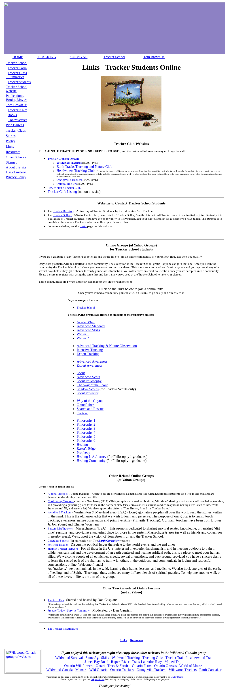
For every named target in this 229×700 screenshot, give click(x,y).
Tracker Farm (17, 68)
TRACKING (46, 57)
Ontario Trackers (67, 183)
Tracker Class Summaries (16, 75)
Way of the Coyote (90, 401)
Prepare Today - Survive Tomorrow (68, 610)
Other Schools (16, 157)
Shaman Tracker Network (63, 548)
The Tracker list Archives (63, 628)
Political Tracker (58, 544)
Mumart (81, 670)
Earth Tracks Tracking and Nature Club (84, 166)
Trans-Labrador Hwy (147, 662)
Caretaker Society (58, 540)
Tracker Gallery (62, 215)
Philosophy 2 (86, 424)
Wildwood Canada (59, 670)
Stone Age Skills (97, 658)
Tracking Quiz (152, 658)
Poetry (10, 141)
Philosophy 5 (86, 436)
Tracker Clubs (16, 130)
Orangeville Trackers (69, 179)
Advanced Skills (88, 330)
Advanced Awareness (92, 361)
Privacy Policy (16, 177)
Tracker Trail (174, 658)
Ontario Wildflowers (78, 666)
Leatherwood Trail (199, 658)
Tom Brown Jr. (154, 57)
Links (10, 146)
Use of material (16, 172)
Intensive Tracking (90, 350)
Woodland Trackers (59, 512)
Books (12, 115)
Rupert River (120, 662)
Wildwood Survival (69, 658)
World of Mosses (191, 666)
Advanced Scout (88, 377)
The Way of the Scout (92, 385)
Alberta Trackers (58, 493)
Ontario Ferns (141, 666)
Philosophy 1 (86, 420)
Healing (82, 444)
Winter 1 (83, 334)
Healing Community (91, 460)
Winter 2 (83, 338)
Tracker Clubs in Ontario (64, 158)
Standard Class (86, 322)
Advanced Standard (91, 326)
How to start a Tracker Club (64, 187)
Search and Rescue (90, 409)
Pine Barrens (15, 125)
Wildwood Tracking (126, 658)
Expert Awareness (89, 365)
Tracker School (114, 57)
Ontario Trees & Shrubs (112, 666)
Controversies (17, 120)
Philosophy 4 (86, 432)
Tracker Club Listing (62, 191)
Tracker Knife (17, 110)
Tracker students (19, 82)
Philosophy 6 (86, 440)
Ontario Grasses (165, 666)
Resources (13, 152)
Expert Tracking (88, 354)
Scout (81, 373)
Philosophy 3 (86, 428)
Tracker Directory (63, 211)
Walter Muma (177, 677)
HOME (18, 57)
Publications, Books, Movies (16, 98)
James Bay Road (96, 662)
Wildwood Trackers (183, 670)
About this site (16, 167)
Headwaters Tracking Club (76, 170)
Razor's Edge (86, 448)
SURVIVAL (78, 57)
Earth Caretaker (210, 670)
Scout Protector (87, 393)
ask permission (97, 679)
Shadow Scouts (88, 389)
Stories (10, 136)
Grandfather (85, 405)
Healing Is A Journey (91, 456)
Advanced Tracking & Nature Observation (107, 346)
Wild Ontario (98, 670)
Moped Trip (174, 662)
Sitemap (11, 162)
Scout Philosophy (89, 381)
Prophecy (83, 452)
